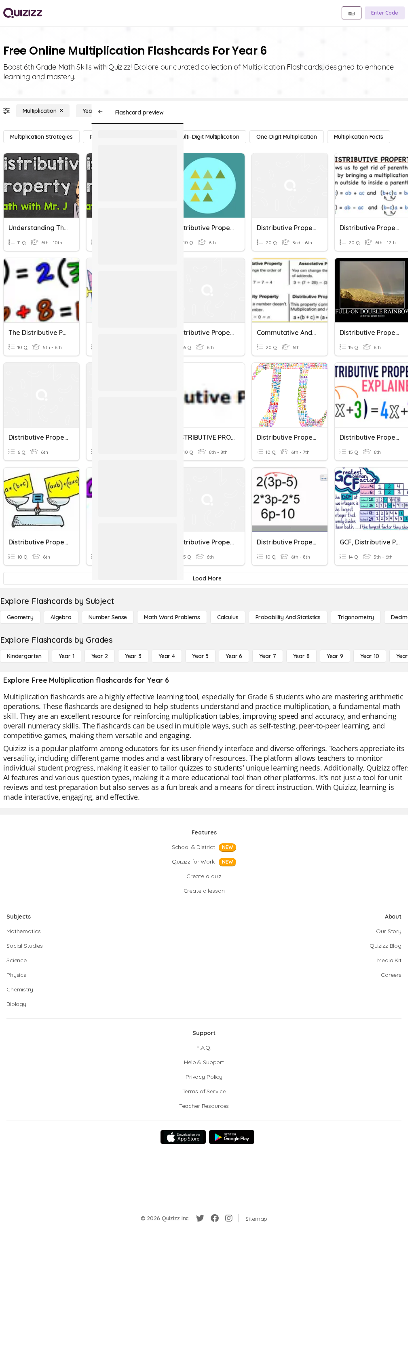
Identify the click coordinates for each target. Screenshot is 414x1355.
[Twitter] (200, 1218)
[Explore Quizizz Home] (22, 13)
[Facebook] (215, 1218)
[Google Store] (231, 1137)
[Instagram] (228, 1218)
